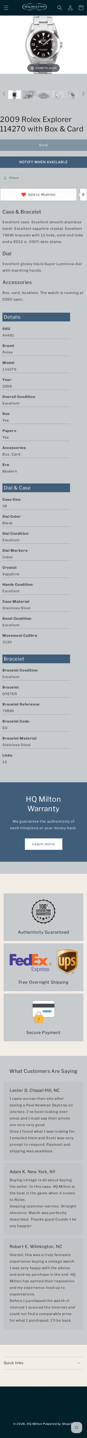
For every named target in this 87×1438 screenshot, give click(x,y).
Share (14, 178)
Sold (43, 145)
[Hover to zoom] (43, 44)
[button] (6, 7)
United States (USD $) (40, 1406)
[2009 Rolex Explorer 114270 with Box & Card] (14, 95)
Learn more (43, 844)
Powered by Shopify (58, 1424)
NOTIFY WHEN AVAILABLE (43, 162)
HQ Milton (34, 1424)
